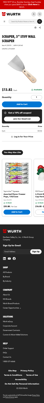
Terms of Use (32, 375)
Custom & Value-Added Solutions (15, 335)
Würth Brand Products (11, 304)
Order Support (8, 348)
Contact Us (7, 357)
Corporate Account (10, 326)
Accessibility (21, 380)
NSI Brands (7, 299)
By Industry (7, 281)
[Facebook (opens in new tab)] (14, 258)
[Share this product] (40, 27)
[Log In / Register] (33, 14)
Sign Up (35, 252)
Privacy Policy (27, 371)
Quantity (6, 97)
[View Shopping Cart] (39, 14)
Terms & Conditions (13, 375)
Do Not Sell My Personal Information (22, 384)
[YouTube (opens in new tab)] (9, 258)
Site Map (12, 371)
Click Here (32, 5)
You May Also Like (12, 153)
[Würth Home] (11, 14)
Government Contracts (11, 330)
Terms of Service (9, 397)
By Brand (6, 277)
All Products (7, 272)
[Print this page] (35, 27)
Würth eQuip (8, 322)
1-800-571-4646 (9, 362)
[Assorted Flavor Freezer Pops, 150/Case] (17, 173)
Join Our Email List (22, 119)
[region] (22, 4)
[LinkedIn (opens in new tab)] (4, 258)
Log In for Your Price (23, 137)
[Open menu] (4, 21)
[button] (22, 69)
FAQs (5, 353)
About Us (6, 295)
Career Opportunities (11, 308)
